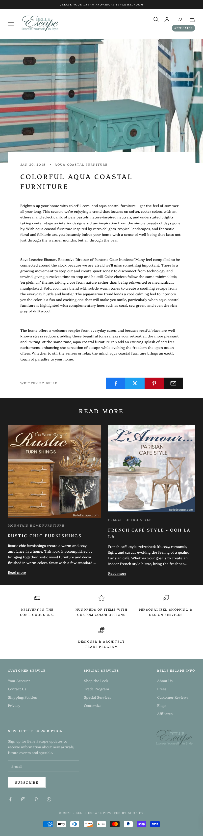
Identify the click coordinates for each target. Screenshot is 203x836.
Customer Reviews (172, 697)
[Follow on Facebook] (10, 799)
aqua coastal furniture (81, 164)
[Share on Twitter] (135, 383)
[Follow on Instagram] (23, 799)
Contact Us (17, 688)
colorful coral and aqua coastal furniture (102, 205)
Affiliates (183, 28)
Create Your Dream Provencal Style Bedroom (101, 4)
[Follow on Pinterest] (36, 799)
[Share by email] (173, 383)
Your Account (19, 680)
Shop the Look (96, 680)
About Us (165, 680)
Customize (93, 705)
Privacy (14, 705)
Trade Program (96, 688)
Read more (17, 572)
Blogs (161, 705)
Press (161, 688)
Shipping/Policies (22, 697)
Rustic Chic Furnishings (45, 535)
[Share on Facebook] (115, 383)
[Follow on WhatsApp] (49, 799)
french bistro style (130, 519)
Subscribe (26, 782)
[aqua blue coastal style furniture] (72, 341)
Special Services (97, 697)
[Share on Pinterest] (154, 383)
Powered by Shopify (123, 813)
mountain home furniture (36, 525)
